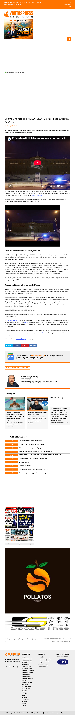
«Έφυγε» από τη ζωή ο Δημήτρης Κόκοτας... (32, 444)
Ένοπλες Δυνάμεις (37, 195)
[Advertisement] (44, 52)
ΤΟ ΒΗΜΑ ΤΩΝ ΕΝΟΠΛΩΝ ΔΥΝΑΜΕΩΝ (17, 368)
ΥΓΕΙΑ (23, 696)
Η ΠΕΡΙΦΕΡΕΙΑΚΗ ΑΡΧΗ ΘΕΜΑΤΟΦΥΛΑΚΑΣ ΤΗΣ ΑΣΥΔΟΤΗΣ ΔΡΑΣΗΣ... (40, 455)
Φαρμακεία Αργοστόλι (16, 2)
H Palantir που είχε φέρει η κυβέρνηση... (31, 448)
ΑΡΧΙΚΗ (24, 657)
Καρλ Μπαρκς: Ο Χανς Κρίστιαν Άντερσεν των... (33, 458)
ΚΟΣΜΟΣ (24, 692)
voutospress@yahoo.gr (12, 659)
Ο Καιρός (6, 2)
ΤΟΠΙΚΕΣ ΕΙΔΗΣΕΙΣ (27, 659)
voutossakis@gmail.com (12, 661)
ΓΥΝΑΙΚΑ (24, 701)
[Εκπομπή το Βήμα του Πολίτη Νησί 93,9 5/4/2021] (37, 404)
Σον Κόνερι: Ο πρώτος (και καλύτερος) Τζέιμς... (33, 469)
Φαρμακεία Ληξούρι (29, 2)
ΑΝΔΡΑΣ (24, 703)
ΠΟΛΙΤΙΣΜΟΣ (25, 699)
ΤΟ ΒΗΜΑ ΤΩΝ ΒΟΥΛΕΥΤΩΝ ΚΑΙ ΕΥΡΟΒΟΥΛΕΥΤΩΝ (27, 666)
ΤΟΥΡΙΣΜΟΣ (25, 698)
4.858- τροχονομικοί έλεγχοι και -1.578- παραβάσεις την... (36, 451)
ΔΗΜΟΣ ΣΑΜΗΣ (26, 674)
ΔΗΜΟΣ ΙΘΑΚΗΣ (26, 676)
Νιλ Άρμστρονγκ (24, 462)
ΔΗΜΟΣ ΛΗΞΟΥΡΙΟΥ (27, 672)
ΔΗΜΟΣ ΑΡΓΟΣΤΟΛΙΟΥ (28, 670)
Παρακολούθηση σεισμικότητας (12, 4)
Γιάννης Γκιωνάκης (25, 465)
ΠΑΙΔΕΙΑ (24, 705)
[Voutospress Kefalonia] (18, 14)
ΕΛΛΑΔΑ (24, 690)
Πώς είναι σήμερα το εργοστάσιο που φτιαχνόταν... (34, 473)
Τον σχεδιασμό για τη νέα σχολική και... (31, 440)
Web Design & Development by (56, 713)
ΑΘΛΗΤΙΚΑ (25, 694)
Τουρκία (26, 322)
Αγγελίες (39, 2)
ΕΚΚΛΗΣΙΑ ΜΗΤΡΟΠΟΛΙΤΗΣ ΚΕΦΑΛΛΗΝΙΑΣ (26, 686)
